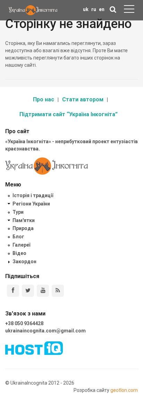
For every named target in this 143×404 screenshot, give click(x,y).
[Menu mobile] (129, 10)
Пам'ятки (23, 220)
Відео (19, 253)
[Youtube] (43, 291)
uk (86, 9)
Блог (18, 236)
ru (93, 9)
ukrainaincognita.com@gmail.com (45, 330)
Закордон (24, 261)
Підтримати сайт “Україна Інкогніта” (68, 114)
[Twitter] (28, 291)
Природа (23, 228)
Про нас (43, 99)
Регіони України (31, 203)
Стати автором (82, 99)
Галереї (21, 245)
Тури (18, 212)
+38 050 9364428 (24, 323)
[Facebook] (13, 291)
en (101, 9)
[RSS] (58, 291)
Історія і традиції (32, 195)
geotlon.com (124, 390)
